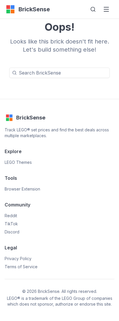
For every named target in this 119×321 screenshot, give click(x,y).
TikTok (11, 223)
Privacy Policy (18, 258)
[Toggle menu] (106, 9)
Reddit (11, 215)
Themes (18, 162)
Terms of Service (21, 266)
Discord (12, 231)
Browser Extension (22, 188)
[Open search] (93, 9)
